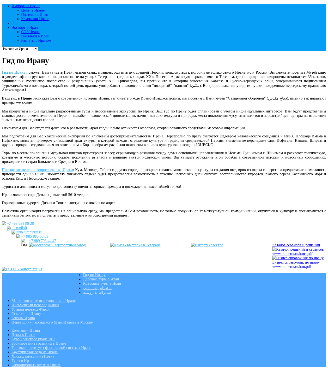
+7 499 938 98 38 (20, 223)
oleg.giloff (19, 228)
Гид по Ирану (13, 72)
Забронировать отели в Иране (36, 365)
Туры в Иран (22, 361)
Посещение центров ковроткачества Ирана (37, 170)
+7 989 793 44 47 (42, 241)
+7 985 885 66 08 (34, 236)
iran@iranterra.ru (29, 232)
